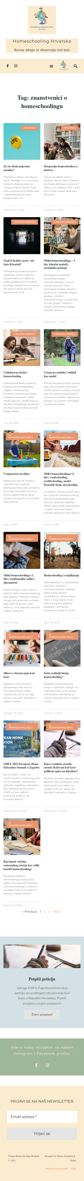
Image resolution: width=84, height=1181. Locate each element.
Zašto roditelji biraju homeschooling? (56, 675)
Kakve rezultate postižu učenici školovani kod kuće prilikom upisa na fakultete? (61, 767)
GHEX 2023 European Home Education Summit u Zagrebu (21, 766)
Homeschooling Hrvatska (42, 41)
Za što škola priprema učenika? (17, 168)
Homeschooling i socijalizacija (61, 575)
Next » (57, 911)
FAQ (73, 1168)
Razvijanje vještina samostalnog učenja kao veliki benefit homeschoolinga (21, 865)
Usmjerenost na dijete (17, 474)
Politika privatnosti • (57, 1168)
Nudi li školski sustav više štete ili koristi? (19, 262)
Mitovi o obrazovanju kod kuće (19, 675)
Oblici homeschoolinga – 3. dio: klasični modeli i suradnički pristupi (60, 264)
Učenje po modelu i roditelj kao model (60, 374)
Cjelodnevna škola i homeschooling (15, 374)
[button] (51, 66)
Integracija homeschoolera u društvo (61, 168)
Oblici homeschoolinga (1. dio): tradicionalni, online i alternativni (19, 579)
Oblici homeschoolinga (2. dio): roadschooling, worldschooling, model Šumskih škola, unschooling (60, 479)
